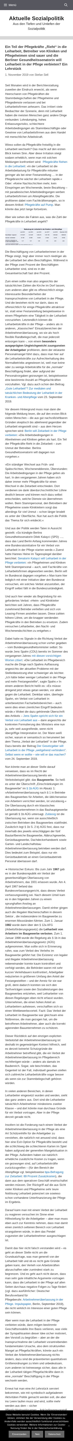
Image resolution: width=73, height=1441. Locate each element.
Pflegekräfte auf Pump (39, 204)
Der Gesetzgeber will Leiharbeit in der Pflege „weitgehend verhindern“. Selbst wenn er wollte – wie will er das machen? (36, 750)
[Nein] (68, 1425)
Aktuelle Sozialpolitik (36, 18)
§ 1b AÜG (32, 788)
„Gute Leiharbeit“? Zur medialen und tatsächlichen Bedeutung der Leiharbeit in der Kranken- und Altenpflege (33, 393)
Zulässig (50, 814)
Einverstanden (19, 1434)
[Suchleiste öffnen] (66, 5)
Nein (37, 1434)
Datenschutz (54, 1434)
